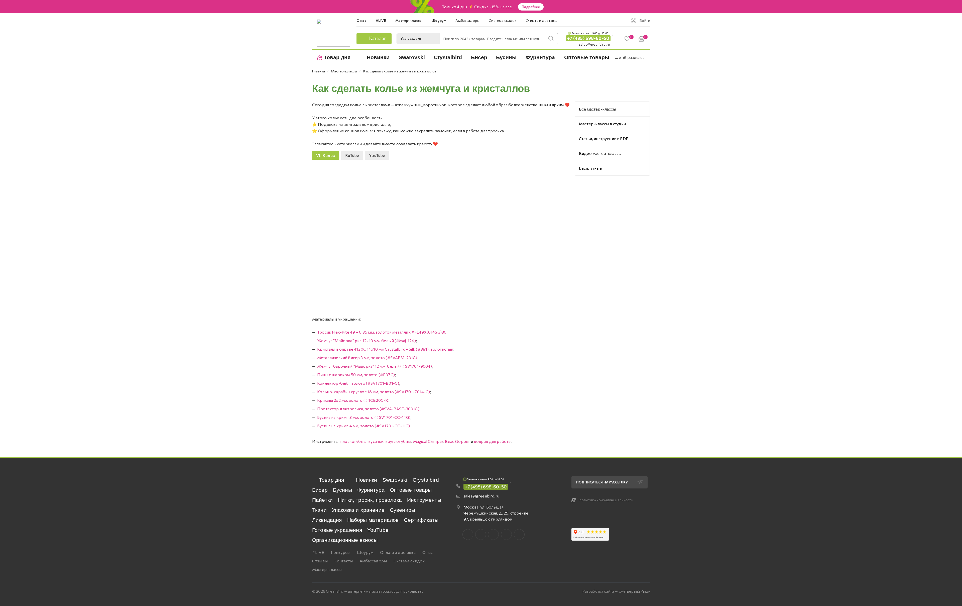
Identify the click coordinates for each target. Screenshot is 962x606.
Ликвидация (327, 520)
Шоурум (365, 552)
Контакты (343, 560)
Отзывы (320, 560)
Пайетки (322, 500)
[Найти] (551, 38)
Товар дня (331, 480)
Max (480, 534)
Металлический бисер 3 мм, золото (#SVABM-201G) (367, 357)
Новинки (366, 480)
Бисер (320, 490)
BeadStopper (457, 441)
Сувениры (402, 510)
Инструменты (424, 500)
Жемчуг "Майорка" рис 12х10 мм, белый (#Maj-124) (366, 340)
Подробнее (531, 7)
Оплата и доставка (398, 552)
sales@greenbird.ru (594, 44)
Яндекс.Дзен (519, 534)
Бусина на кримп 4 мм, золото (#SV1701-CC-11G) (363, 425)
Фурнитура (371, 490)
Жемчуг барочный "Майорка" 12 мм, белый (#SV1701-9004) (374, 366)
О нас (427, 552)
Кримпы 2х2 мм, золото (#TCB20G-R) (353, 400)
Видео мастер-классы (600, 153)
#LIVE (318, 552)
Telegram (493, 534)
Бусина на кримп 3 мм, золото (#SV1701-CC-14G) (363, 417)
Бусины (342, 490)
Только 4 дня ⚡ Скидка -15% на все (477, 7)
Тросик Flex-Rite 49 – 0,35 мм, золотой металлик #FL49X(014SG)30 (381, 332)
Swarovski (395, 480)
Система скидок (409, 560)
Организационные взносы (345, 540)
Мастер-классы (327, 569)
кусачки (375, 441)
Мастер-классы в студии (602, 123)
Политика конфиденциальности (606, 500)
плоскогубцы (353, 441)
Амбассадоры (373, 560)
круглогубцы (398, 441)
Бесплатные (590, 168)
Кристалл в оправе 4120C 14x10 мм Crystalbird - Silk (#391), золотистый (385, 349)
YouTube (378, 530)
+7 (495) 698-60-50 (588, 38)
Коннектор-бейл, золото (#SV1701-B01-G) (358, 383)
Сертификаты (421, 520)
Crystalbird (426, 480)
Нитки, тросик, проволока (370, 500)
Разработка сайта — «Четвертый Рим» (616, 591)
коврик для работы (493, 441)
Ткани (319, 510)
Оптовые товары (411, 490)
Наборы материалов (373, 520)
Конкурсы (340, 552)
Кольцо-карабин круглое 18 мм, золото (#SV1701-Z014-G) (373, 391)
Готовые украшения (337, 530)
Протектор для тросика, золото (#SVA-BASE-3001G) (368, 408)
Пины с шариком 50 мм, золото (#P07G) (356, 374)
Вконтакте (467, 534)
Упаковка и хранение (358, 510)
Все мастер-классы (597, 109)
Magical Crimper (428, 441)
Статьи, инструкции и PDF (603, 138)
